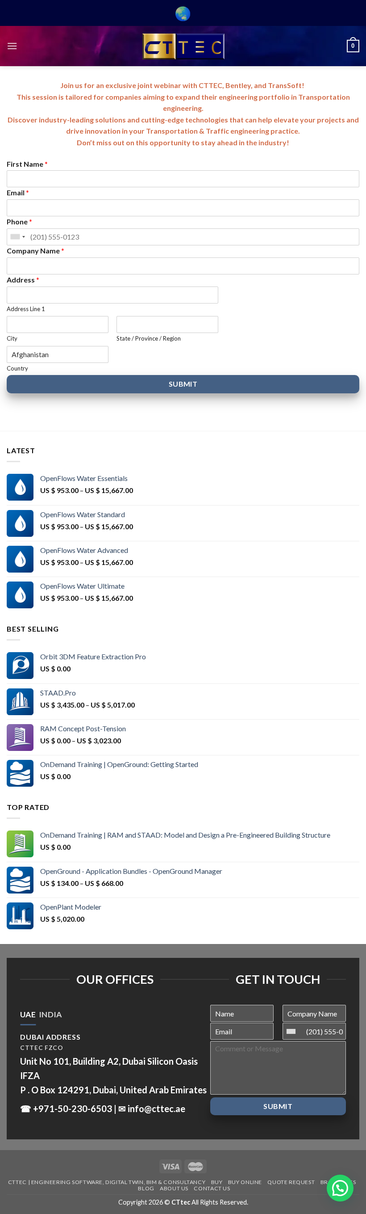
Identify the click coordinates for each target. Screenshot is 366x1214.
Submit (183, 383)
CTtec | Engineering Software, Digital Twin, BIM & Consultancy (106, 1182)
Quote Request (291, 1182)
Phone (19, 221)
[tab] (28, 1014)
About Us (174, 1188)
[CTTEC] (183, 46)
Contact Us (212, 1188)
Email (18, 192)
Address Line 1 (26, 308)
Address (23, 279)
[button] (340, 1188)
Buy (217, 1182)
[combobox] (17, 237)
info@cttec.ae (156, 1108)
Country (17, 368)
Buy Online (245, 1182)
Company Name (35, 250)
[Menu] (12, 46)
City (12, 338)
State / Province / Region (148, 338)
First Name (27, 164)
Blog (146, 1188)
